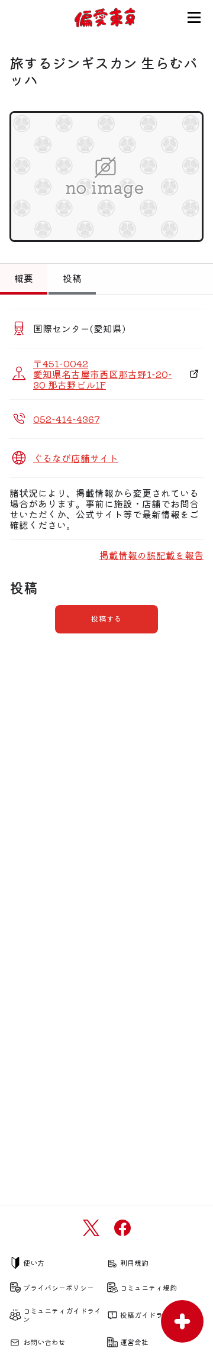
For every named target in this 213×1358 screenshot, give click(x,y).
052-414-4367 (66, 419)
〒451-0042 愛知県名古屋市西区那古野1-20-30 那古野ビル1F (102, 374)
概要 (23, 278)
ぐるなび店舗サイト (75, 458)
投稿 (72, 278)
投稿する (106, 618)
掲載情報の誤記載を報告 (151, 555)
